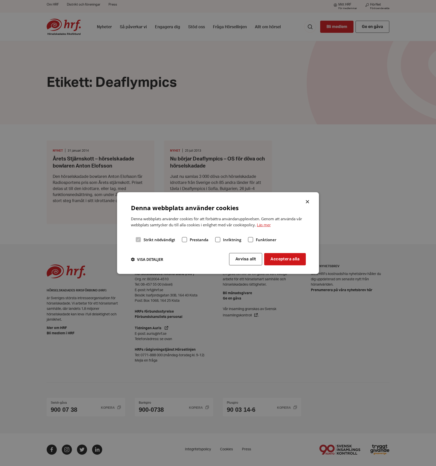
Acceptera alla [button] (284, 259)
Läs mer (264, 224)
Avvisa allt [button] (245, 259)
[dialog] (218, 233)
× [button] (308, 201)
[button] (147, 259)
